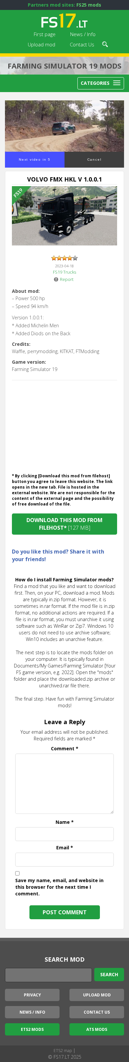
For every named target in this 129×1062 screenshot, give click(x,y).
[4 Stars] (69, 258)
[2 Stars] (59, 258)
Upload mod (41, 44)
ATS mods (96, 1029)
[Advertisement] (64, 425)
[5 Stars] (75, 258)
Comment (64, 748)
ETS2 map (63, 1050)
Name (65, 822)
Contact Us (82, 44)
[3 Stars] (64, 258)
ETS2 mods (32, 1029)
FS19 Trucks (64, 272)
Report (66, 279)
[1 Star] (54, 258)
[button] (105, 43)
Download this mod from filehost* (64, 523)
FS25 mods (88, 5)
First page (45, 34)
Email (64, 847)
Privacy (32, 995)
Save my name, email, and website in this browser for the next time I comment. (59, 887)
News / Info (83, 34)
